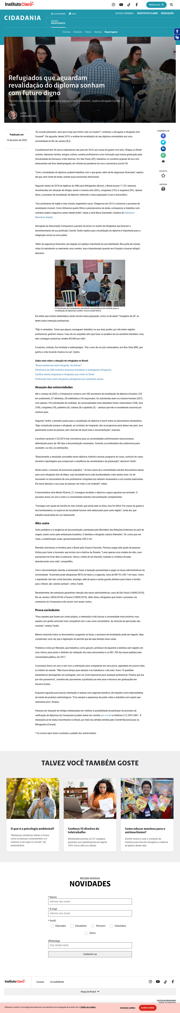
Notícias (67, 32)
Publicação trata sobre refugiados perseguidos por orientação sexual (69, 379)
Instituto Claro (147, 13)
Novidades (58, 22)
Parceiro (100, 925)
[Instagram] (113, 5)
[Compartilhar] (163, 135)
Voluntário (120, 925)
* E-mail (52, 908)
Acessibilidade (59, 14)
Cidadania (22, 18)
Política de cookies (88, 1007)
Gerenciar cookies (127, 1008)
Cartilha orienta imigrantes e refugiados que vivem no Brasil (64, 374)
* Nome (52, 897)
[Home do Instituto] (19, 5)
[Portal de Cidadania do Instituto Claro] (15, 982)
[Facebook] (137, 5)
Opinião (98, 32)
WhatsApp (54, 940)
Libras (73, 14)
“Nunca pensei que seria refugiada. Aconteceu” (58, 365)
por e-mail (106, 715)
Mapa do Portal (88, 992)
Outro (92, 932)
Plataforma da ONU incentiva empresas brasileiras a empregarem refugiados (73, 370)
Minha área (154, 5)
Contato (40, 982)
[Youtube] (121, 5)
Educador (60, 925)
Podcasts (77, 32)
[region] (90, 1008)
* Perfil (52, 920)
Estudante (81, 925)
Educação (167, 13)
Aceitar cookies (147, 1008)
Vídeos (88, 32)
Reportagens (111, 32)
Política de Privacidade (166, 1000)
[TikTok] (129, 5)
